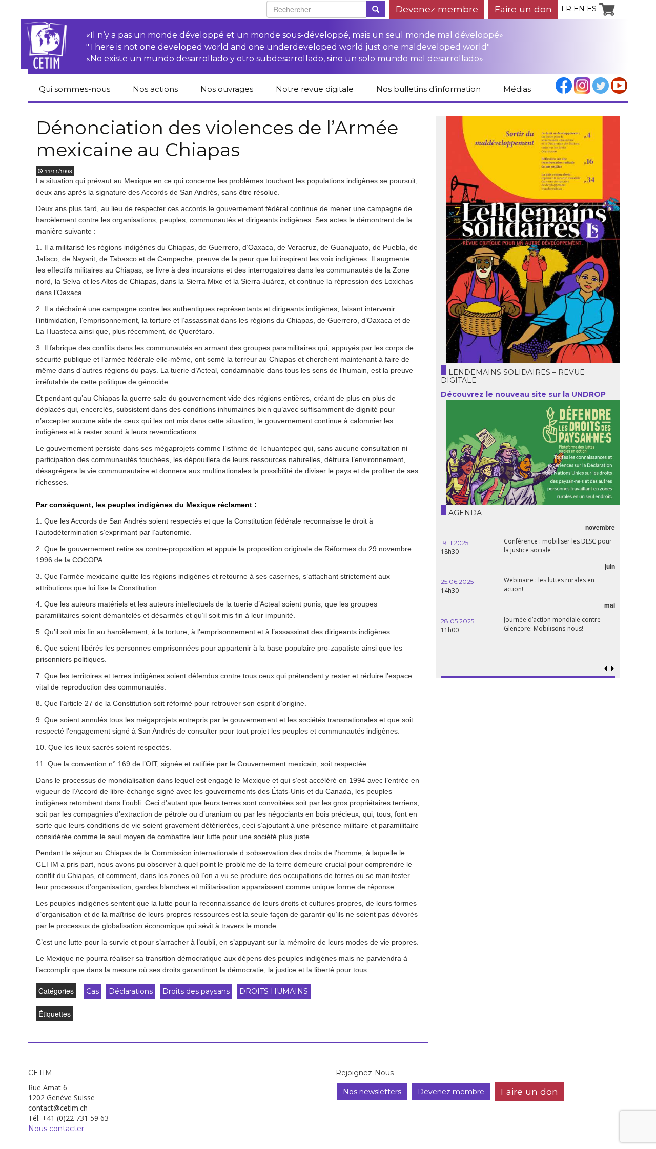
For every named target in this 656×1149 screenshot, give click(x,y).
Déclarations (131, 991)
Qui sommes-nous (74, 89)
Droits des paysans (196, 991)
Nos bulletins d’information (428, 89)
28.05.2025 (457, 621)
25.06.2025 (457, 582)
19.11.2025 (454, 543)
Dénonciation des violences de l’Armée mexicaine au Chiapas (217, 138)
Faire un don (523, 9)
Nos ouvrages (226, 89)
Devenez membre (437, 9)
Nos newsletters (372, 1091)
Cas (92, 991)
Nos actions (155, 89)
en (579, 8)
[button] (612, 668)
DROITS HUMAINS (273, 991)
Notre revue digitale (315, 89)
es (592, 8)
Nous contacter (56, 1128)
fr (566, 8)
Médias (517, 89)
